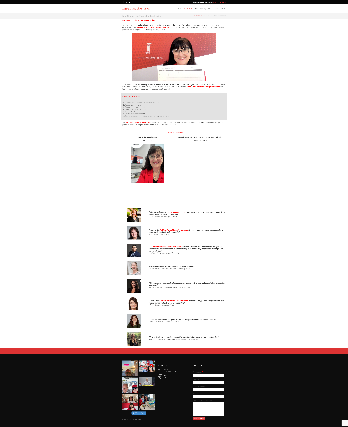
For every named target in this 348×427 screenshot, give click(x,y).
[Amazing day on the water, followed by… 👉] (130, 368)
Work (196, 9)
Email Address (199, 386)
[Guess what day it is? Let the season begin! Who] (130, 385)
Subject (196, 393)
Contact (222, 9)
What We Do (188, 9)
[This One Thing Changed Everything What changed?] (147, 385)
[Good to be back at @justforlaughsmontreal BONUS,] (147, 368)
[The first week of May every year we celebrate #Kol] (130, 402)
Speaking (203, 9)
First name (198, 372)
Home (180, 9)
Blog (209, 9)
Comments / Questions (203, 400)
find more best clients (219, 2)
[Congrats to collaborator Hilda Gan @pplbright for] (147, 402)
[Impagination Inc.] (136, 8)
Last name (198, 379)
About (216, 9)
